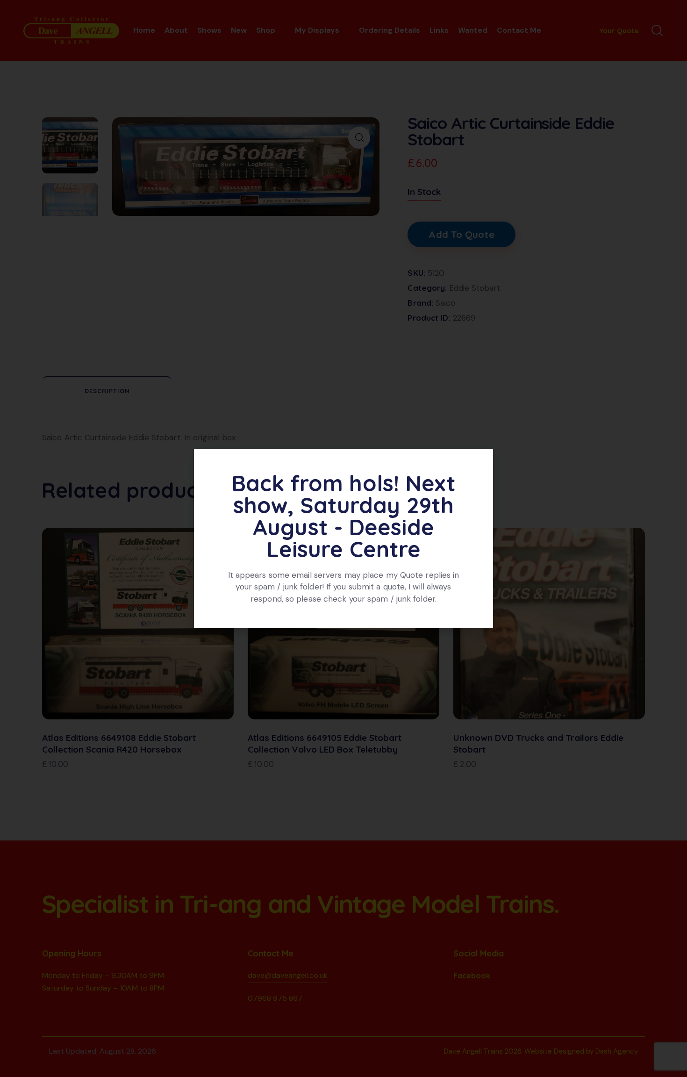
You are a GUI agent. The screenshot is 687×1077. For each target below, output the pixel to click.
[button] (481, 461)
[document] (343, 538)
